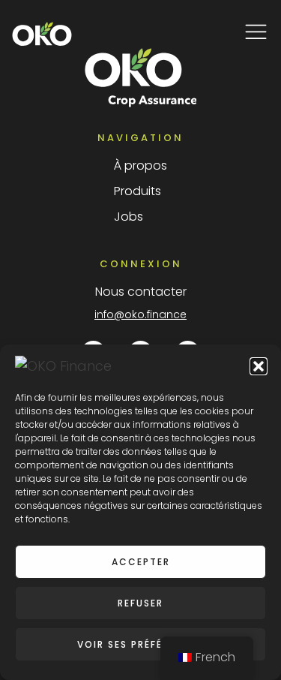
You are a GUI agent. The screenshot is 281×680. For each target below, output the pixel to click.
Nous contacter (141, 291)
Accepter (141, 561)
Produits (137, 191)
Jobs (128, 216)
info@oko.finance (140, 314)
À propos (140, 165)
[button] (258, 366)
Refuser (140, 603)
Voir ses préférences (141, 644)
